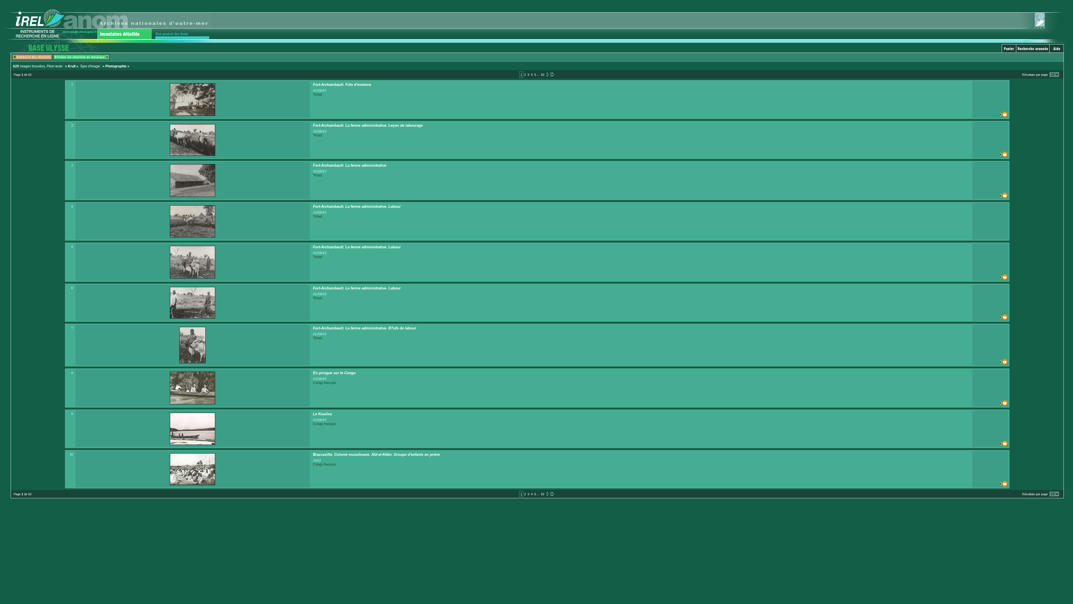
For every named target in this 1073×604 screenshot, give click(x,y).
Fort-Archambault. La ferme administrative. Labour (357, 206)
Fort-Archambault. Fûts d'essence (342, 84)
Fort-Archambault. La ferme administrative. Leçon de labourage (368, 125)
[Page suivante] (547, 74)
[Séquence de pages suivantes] (552, 74)
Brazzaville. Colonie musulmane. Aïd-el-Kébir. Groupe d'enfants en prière (376, 454)
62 (542, 74)
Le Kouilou (322, 414)
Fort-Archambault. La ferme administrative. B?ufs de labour (364, 328)
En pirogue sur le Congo (334, 373)
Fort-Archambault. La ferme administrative (349, 165)
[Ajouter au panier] (990, 114)
